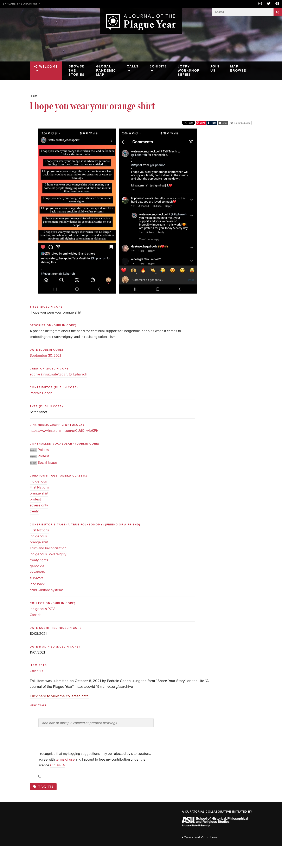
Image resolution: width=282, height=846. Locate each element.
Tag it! (45, 786)
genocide (37, 566)
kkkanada (37, 572)
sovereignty (39, 505)
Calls (133, 66)
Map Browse (238, 68)
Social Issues (48, 462)
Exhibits (158, 66)
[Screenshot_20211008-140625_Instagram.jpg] (77, 131)
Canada (35, 615)
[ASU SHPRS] (215, 825)
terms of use (65, 759)
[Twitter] (268, 4)
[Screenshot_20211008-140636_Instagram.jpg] (158, 131)
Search (278, 12)
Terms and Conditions (200, 837)
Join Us (214, 68)
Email (224, 122)
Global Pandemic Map (106, 70)
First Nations (39, 487)
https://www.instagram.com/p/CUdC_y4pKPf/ (64, 430)
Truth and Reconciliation (48, 548)
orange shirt (39, 493)
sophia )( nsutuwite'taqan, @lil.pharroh (58, 374)
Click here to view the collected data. (59, 696)
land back (37, 584)
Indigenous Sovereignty (48, 554)
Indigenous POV (42, 609)
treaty (34, 511)
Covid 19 (36, 671)
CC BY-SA (57, 765)
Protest (43, 456)
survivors (37, 578)
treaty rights (39, 560)
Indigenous (38, 481)
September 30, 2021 (45, 355)
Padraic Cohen (41, 393)
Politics (43, 450)
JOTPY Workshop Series (189, 70)
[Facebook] (276, 4)
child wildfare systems (47, 590)
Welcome (48, 67)
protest (35, 499)
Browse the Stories (77, 70)
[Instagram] (260, 4)
